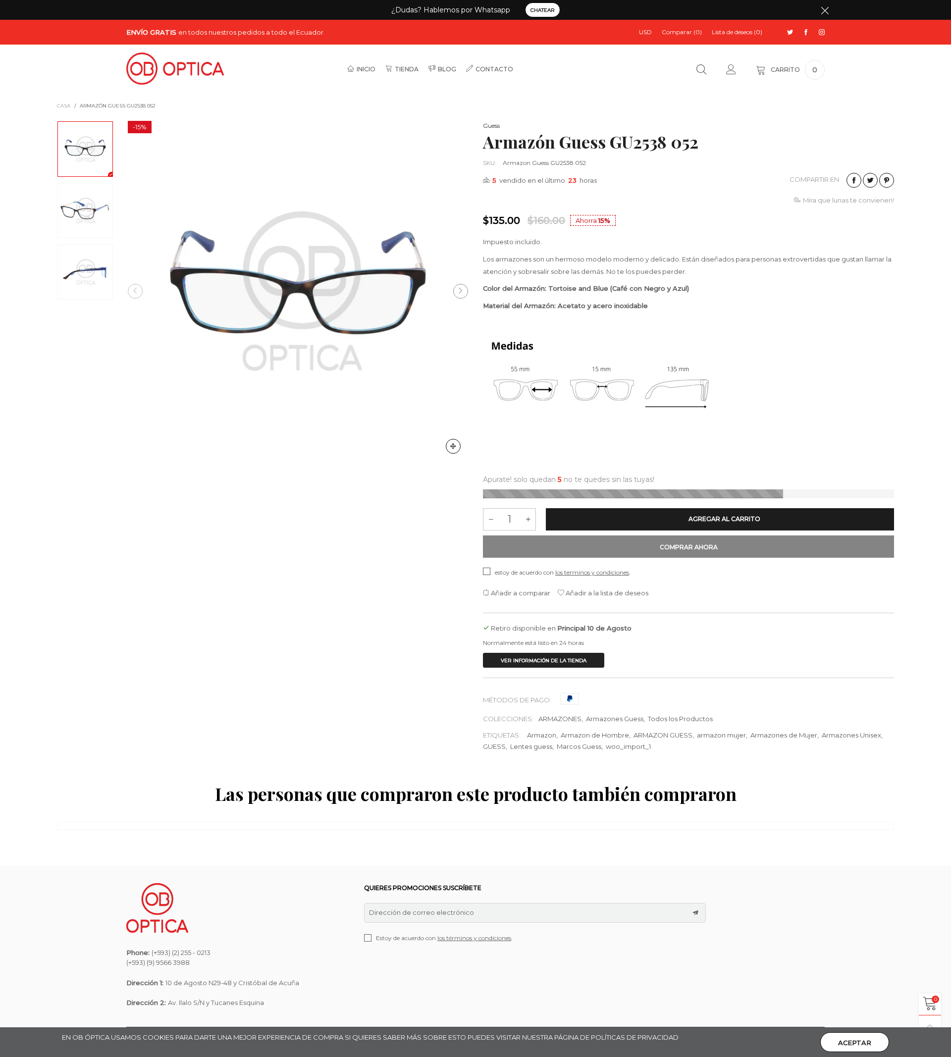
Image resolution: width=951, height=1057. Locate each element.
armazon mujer (721, 735)
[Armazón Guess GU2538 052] (298, 291)
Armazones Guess (614, 719)
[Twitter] (790, 32)
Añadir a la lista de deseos (606, 593)
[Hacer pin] (886, 180)
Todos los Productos (680, 719)
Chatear (542, 10)
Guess (491, 125)
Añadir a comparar (519, 593)
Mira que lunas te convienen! (848, 200)
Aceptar (854, 1043)
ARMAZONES (559, 719)
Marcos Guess (579, 746)
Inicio (366, 69)
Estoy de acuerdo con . (444, 938)
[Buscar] (701, 69)
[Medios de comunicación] (453, 446)
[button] (135, 291)
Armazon (541, 735)
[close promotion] (824, 10)
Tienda (407, 69)
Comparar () (682, 32)
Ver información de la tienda (543, 660)
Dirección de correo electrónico (421, 912)
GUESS (494, 746)
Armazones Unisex (851, 735)
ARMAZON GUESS (663, 735)
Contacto (494, 69)
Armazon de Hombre (595, 735)
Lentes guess (531, 746)
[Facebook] (806, 32)
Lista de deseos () (737, 32)
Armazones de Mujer (783, 735)
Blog (447, 69)
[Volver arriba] (930, 1026)
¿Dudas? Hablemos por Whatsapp (450, 9)
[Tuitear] (870, 180)
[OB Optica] (175, 69)
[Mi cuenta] (731, 69)
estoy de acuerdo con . (563, 572)
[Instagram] (822, 32)
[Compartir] (853, 180)
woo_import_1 (628, 746)
